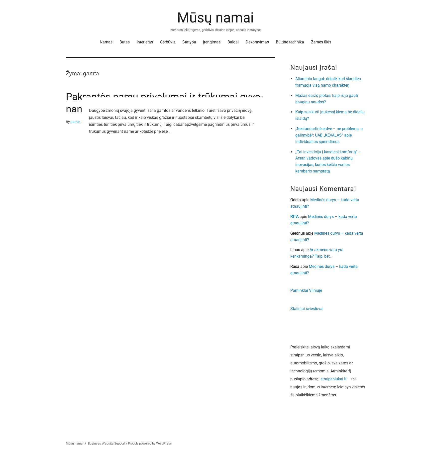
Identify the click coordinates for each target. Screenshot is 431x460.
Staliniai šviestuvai (306, 308)
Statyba (189, 42)
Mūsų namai (215, 17)
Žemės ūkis (321, 42)
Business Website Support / (108, 443)
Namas (106, 42)
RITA (294, 216)
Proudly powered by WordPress (150, 443)
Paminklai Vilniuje (306, 290)
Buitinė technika (290, 42)
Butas (124, 42)
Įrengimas (211, 42)
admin (75, 122)
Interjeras (145, 42)
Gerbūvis (167, 42)
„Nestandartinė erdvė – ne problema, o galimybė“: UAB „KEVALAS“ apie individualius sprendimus (329, 135)
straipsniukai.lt (333, 379)
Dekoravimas (257, 42)
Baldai (233, 42)
